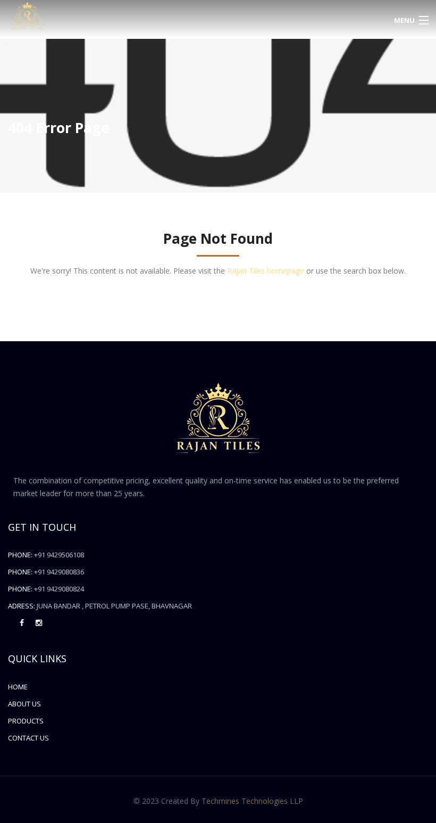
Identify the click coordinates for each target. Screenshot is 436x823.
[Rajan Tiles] (163, 16)
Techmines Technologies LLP (252, 801)
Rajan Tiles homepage (265, 271)
